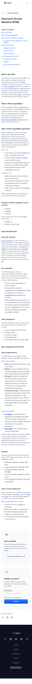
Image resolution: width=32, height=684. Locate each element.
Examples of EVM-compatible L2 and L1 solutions (15, 41)
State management (9, 53)
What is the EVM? (6, 32)
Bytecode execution (9, 48)
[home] (7, 3)
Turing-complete (8, 86)
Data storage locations (10, 59)
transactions (9, 295)
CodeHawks (16, 653)
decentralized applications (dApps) (12, 120)
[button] (26, 3)
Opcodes (6, 62)
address (25, 158)
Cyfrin (16, 644)
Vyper (6, 496)
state (23, 82)
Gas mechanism (8, 51)
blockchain (22, 107)
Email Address (8, 590)
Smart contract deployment (11, 64)
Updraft (16, 649)
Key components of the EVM (10, 56)
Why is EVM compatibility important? (12, 38)
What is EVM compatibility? (9, 35)
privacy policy (17, 597)
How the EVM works (7, 45)
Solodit (16, 658)
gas (2, 261)
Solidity (3, 249)
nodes (19, 94)
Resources (16, 662)
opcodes (25, 249)
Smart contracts (6, 241)
